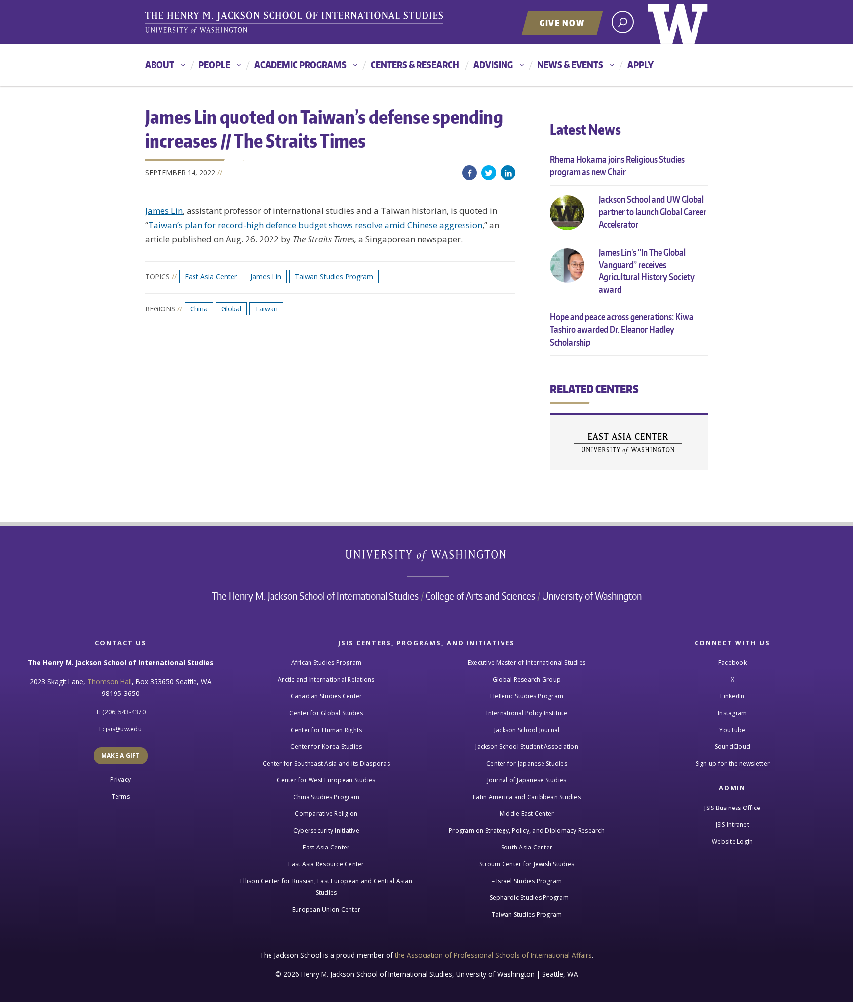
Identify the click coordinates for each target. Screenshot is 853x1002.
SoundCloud (733, 746)
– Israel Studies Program (527, 881)
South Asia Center (526, 847)
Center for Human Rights (326, 730)
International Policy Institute (526, 713)
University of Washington (678, 22)
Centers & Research (415, 64)
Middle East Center (527, 813)
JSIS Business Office (732, 808)
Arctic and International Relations (326, 679)
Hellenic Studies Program (526, 696)
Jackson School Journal (527, 730)
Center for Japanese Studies (526, 763)
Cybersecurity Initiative (326, 830)
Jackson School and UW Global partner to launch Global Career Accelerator (652, 211)
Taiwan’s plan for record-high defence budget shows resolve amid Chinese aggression (315, 225)
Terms (121, 796)
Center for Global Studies (326, 713)
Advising (493, 64)
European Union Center (326, 909)
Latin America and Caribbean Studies (527, 797)
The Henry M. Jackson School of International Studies (315, 595)
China (199, 308)
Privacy (120, 779)
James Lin (164, 210)
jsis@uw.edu (124, 729)
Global (231, 308)
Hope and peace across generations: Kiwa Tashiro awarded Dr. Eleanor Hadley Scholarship (622, 329)
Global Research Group (527, 679)
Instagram (732, 713)
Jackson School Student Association (526, 746)
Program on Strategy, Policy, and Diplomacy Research (527, 830)
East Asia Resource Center (326, 864)
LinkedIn (508, 172)
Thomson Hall (109, 681)
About (159, 64)
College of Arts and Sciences (480, 595)
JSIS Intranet (732, 824)
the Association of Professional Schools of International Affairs (493, 955)
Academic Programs (300, 64)
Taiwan (266, 308)
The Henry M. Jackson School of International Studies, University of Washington (295, 23)
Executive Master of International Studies (526, 662)
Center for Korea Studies (326, 746)
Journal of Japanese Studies (527, 780)
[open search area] (623, 22)
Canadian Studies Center (326, 696)
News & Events (570, 64)
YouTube (732, 730)
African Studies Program (326, 662)
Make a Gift (120, 755)
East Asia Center (211, 276)
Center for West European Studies (326, 780)
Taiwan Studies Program (334, 276)
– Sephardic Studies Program (527, 897)
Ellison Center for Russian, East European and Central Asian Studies (326, 887)
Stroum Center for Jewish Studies (526, 864)
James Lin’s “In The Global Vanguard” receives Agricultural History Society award (647, 270)
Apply (640, 64)
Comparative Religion (326, 813)
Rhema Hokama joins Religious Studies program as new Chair (617, 165)
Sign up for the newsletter (733, 763)
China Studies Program (326, 797)
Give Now (562, 22)
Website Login (732, 841)
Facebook (469, 172)
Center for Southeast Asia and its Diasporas (326, 763)
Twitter (488, 172)
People (214, 64)
